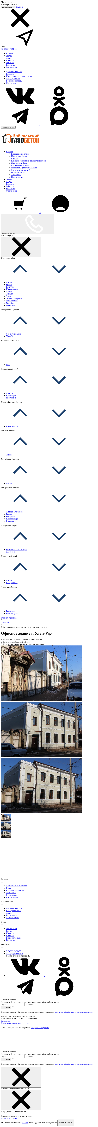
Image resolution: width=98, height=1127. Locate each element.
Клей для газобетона (15, 890)
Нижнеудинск (12, 289)
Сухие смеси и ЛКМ (20, 165)
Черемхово (10, 305)
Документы (11, 83)
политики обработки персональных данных (74, 1012)
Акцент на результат (40, 1027)
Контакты (10, 65)
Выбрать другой (8, 7)
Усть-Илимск (11, 301)
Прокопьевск (11, 521)
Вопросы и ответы (14, 81)
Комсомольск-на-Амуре (16, 549)
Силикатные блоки (19, 163)
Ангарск (10, 282)
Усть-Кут (10, 303)
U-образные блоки (19, 156)
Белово (9, 514)
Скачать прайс (12, 917)
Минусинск (11, 398)
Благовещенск (12, 613)
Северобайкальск (13, 334)
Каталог (9, 53)
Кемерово (10, 516)
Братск (9, 284)
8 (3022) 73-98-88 (13, 951)
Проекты (10, 60)
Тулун (8, 296)
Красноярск (11, 395)
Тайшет (9, 294)
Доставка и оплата (14, 71)
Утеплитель (16, 175)
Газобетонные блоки (20, 154)
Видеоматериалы (13, 938)
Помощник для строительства (19, 76)
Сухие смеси (11, 895)
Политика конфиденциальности (15, 1023)
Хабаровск (10, 552)
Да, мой (19, 7)
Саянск (9, 291)
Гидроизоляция (17, 172)
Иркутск (10, 287)
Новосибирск (12, 426)
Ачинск (9, 393)
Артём (9, 580)
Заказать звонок (8, 127)
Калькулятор (11, 915)
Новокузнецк (12, 519)
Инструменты (17, 177)
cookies (25, 1123)
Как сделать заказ (13, 911)
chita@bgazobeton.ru (14, 953)
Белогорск (10, 611)
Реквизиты (5, 1021)
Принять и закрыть (65, 1123)
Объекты (10, 62)
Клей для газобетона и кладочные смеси (28, 161)
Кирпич (14, 158)
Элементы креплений (20, 170)
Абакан (9, 483)
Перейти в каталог (9, 1118)
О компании (11, 67)
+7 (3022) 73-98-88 (9, 49)
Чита (8, 365)
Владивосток (11, 583)
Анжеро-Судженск (14, 512)
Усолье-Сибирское (14, 298)
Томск (8, 455)
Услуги (9, 56)
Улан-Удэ (10, 336)
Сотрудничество (13, 78)
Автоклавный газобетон (16, 886)
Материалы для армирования (24, 168)
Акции (9, 58)
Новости (10, 74)
